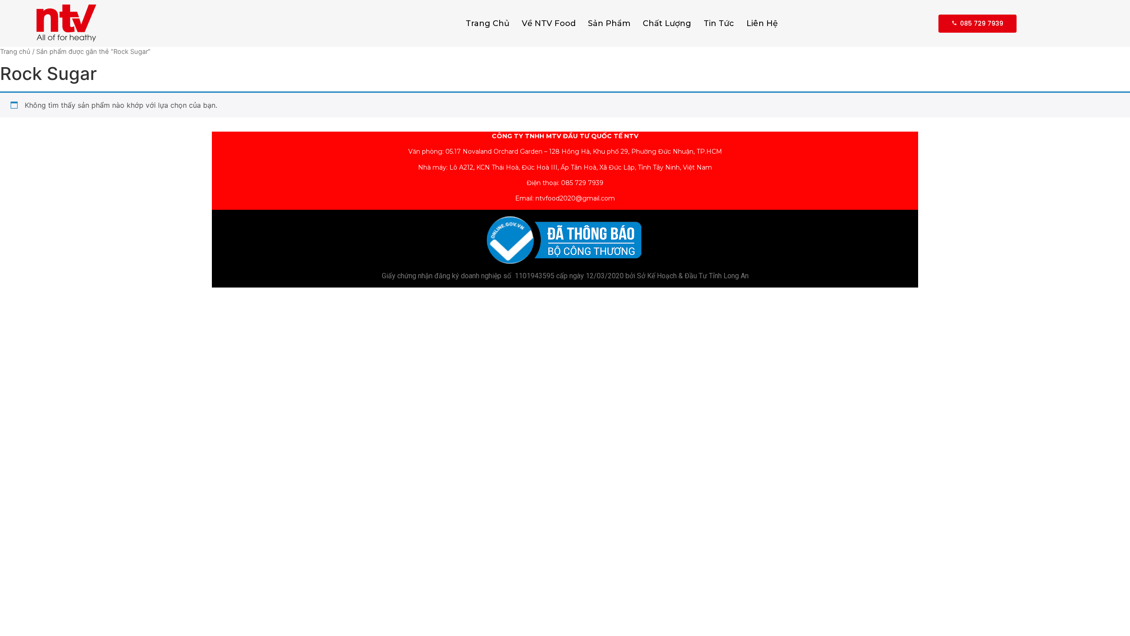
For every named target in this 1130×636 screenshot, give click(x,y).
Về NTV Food (549, 23)
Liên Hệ (762, 23)
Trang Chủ (487, 23)
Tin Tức (719, 23)
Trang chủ (15, 52)
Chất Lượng (667, 23)
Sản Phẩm (609, 23)
